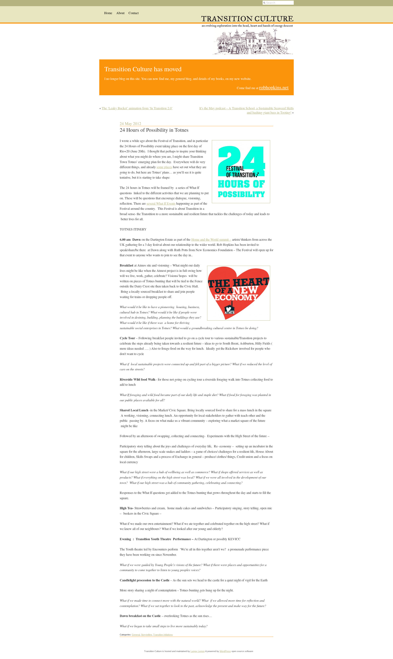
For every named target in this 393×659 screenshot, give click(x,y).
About (120, 13)
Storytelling (146, 634)
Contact (134, 13)
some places (164, 167)
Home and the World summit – (211, 239)
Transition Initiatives (163, 634)
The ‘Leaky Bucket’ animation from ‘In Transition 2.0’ (137, 108)
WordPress (225, 651)
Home (108, 13)
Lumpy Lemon (198, 651)
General (136, 634)
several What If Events (161, 203)
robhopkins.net (274, 87)
